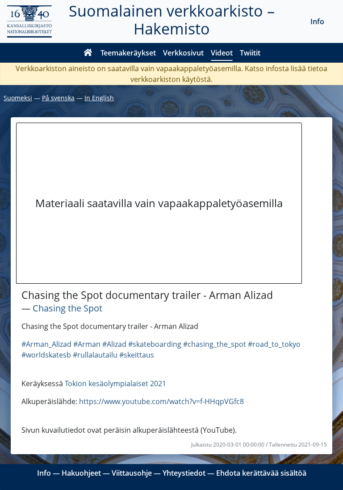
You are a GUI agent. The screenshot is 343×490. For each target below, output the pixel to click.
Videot (222, 53)
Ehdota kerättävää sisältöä (261, 473)
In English (99, 98)
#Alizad (114, 344)
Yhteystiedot (184, 473)
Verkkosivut (183, 53)
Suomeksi (18, 98)
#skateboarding (154, 344)
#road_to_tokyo (274, 344)
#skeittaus (136, 355)
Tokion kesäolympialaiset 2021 (115, 383)
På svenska (58, 98)
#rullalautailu (95, 355)
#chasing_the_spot (214, 344)
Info (317, 21)
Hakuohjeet (81, 473)
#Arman (86, 344)
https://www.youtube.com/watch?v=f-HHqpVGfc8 (161, 401)
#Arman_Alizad (46, 344)
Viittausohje (132, 473)
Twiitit (250, 53)
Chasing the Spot (67, 308)
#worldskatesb (46, 355)
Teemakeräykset (128, 53)
